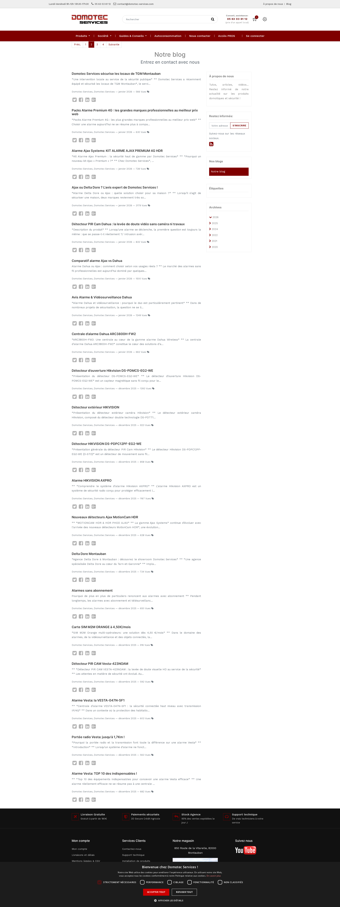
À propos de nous (273, 4)
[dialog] (170, 884)
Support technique (133, 854)
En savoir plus (214, 875)
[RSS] (211, 144)
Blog (288, 4)
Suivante (114, 44)
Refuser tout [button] (184, 892)
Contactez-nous (131, 848)
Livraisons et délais (83, 854)
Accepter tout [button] (156, 892)
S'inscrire (239, 125)
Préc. (77, 44)
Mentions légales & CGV (86, 861)
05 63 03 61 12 (103, 4)
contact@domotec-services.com (135, 4)
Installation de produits (136, 861)
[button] (170, 900)
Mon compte (79, 848)
